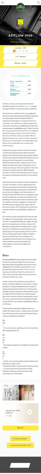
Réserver (20, 428)
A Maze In (27, 106)
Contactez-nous (20, 465)
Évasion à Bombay (20, 439)
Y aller (9, 416)
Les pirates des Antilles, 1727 (20, 445)
